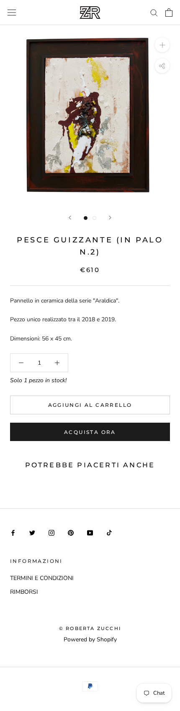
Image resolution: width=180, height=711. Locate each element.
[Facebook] (13, 532)
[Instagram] (51, 532)
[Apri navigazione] (12, 12)
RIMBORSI (24, 592)
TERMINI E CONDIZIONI (42, 578)
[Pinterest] (71, 532)
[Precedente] (70, 217)
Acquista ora (90, 432)
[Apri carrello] (168, 12)
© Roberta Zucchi (90, 628)
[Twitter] (32, 532)
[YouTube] (90, 532)
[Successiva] (110, 217)
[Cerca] (154, 12)
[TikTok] (109, 532)
